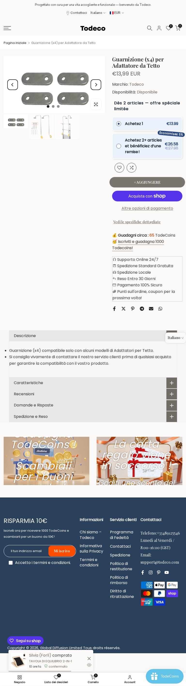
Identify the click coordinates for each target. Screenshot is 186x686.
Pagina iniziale (15, 42)
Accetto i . (43, 562)
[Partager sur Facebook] (114, 308)
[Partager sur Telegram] (142, 308)
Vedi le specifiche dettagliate (137, 222)
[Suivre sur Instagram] (150, 572)
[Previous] (12, 84)
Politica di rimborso (119, 580)
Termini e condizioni (89, 562)
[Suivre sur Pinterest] (158, 572)
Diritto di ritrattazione (122, 593)
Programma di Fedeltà (121, 534)
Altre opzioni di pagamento (147, 208)
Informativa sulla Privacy (91, 548)
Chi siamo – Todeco (90, 534)
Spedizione (120, 555)
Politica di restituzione (121, 566)
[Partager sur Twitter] (123, 308)
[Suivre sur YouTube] (166, 572)
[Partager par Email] (151, 308)
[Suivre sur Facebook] (142, 572)
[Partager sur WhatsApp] (160, 308)
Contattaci (78, 12)
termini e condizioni (51, 562)
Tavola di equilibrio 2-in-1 (50, 661)
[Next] (96, 84)
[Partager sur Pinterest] (133, 308)
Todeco (136, 84)
